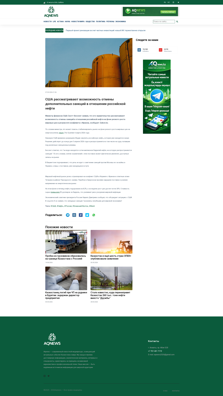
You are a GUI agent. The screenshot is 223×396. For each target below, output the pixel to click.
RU (165, 2)
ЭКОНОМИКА (120, 21)
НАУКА (67, 21)
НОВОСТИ (48, 21)
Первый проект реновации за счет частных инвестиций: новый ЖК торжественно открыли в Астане (109, 30)
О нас (165, 391)
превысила (55, 192)
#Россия (68, 206)
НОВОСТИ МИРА (77, 21)
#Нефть (60, 206)
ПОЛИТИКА (100, 21)
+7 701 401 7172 (155, 351)
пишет (61, 133)
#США (53, 206)
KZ (169, 2)
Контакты (175, 391)
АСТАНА (60, 21)
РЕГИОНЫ (110, 21)
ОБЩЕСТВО (90, 21)
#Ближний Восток (80, 206)
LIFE (54, 21)
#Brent (92, 206)
